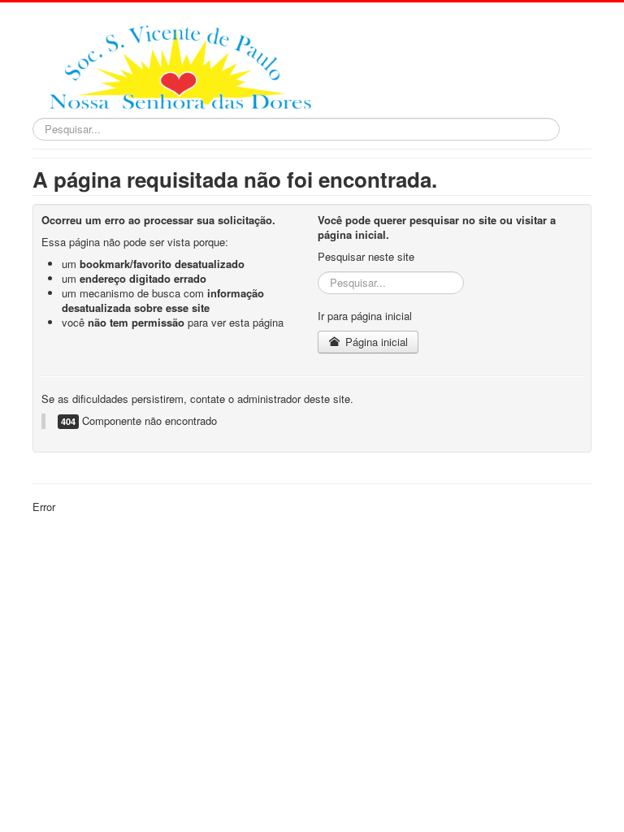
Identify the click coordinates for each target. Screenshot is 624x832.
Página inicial (375, 341)
